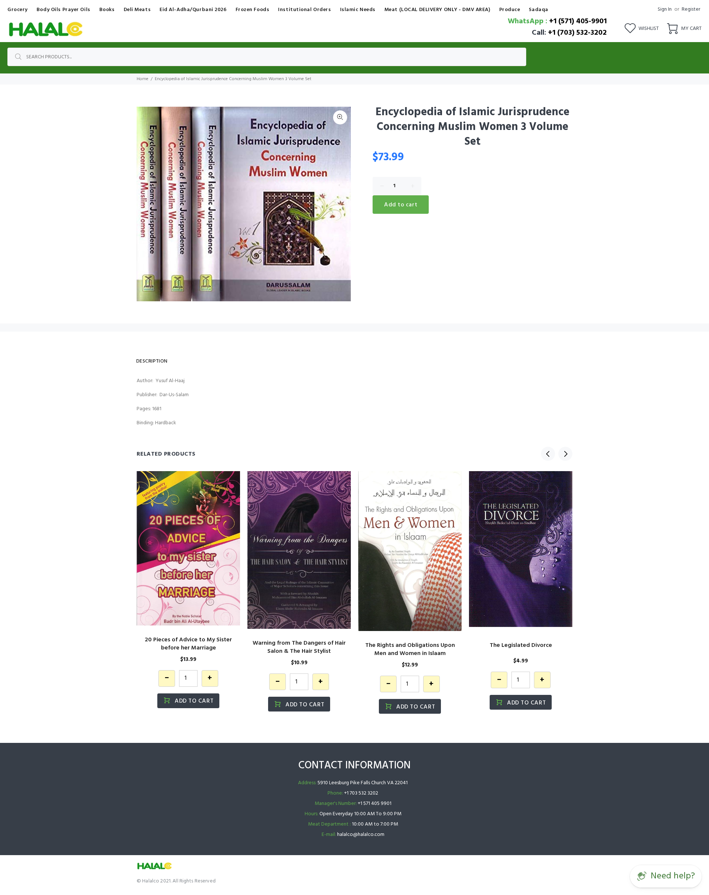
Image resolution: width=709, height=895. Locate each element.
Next (565, 454)
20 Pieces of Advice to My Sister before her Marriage (188, 644)
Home (142, 79)
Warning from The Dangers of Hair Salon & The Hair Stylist (299, 647)
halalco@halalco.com (360, 834)
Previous (548, 454)
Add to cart (400, 205)
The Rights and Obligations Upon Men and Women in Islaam (410, 649)
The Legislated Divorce (521, 645)
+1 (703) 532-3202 (577, 33)
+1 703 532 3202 (361, 793)
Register (691, 9)
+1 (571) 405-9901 (578, 21)
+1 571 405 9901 (374, 803)
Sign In (665, 9)
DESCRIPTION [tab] (152, 361)
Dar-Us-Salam (174, 395)
